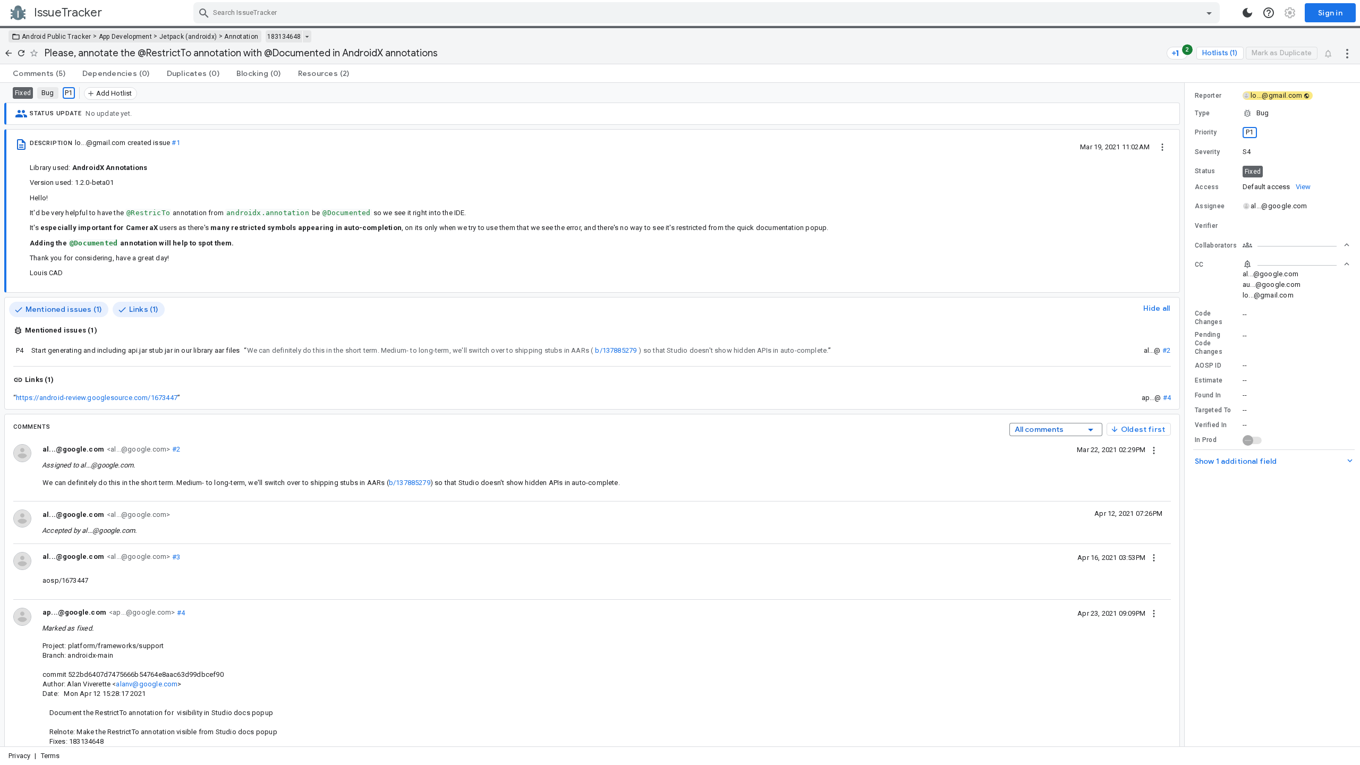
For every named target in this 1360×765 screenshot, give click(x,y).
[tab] (39, 73)
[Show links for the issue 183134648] (306, 36)
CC (1199, 264)
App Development (125, 36)
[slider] (1186, 414)
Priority (1206, 132)
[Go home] (8, 53)
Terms (50, 756)
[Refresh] (21, 53)
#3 (175, 556)
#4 (1167, 398)
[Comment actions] (1153, 449)
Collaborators (1216, 245)
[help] (1268, 12)
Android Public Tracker (56, 36)
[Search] (204, 12)
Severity (1207, 152)
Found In (1208, 395)
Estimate (1208, 380)
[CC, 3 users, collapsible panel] (1296, 264)
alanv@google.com (146, 684)
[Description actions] (1162, 146)
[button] (1272, 113)
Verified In (1211, 425)
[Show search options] (1209, 12)
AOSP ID (1208, 365)
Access (1207, 187)
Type (1202, 113)
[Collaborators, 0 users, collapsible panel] (1296, 245)
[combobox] (708, 12)
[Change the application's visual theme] (1247, 12)
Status (1205, 171)
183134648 (284, 36)
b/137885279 (615, 350)
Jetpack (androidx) (188, 36)
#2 (1166, 350)
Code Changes (1208, 318)
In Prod (1206, 440)
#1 (176, 143)
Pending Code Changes (1208, 343)
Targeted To (1213, 410)
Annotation (241, 36)
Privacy (19, 756)
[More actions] (1347, 53)
